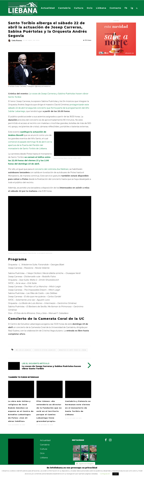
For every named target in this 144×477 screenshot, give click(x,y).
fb (126, 8)
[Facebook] (106, 440)
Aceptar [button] (116, 474)
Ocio (90, 8)
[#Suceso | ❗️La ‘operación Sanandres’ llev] (84, 457)
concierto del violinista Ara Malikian (51, 169)
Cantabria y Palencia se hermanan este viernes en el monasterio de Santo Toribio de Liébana (78, 408)
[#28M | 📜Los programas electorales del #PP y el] (76, 448)
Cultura (78, 8)
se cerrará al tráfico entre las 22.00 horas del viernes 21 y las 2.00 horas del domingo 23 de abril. (29, 160)
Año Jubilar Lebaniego (23, 350)
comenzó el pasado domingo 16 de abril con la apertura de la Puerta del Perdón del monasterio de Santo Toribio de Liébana (30, 145)
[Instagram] (110, 440)
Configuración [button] (105, 474)
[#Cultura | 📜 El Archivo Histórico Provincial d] (93, 448)
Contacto (115, 8)
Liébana (101, 8)
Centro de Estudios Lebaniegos (45, 350)
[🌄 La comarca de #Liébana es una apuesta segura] (93, 457)
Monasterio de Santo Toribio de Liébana (72, 350)
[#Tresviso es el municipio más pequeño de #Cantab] (84, 448)
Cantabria (64, 8)
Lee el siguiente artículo (35, 363)
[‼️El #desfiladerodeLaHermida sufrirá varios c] (76, 457)
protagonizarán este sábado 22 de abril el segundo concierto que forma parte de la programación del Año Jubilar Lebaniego (48, 107)
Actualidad (48, 8)
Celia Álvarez (17, 40)
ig (132, 8)
